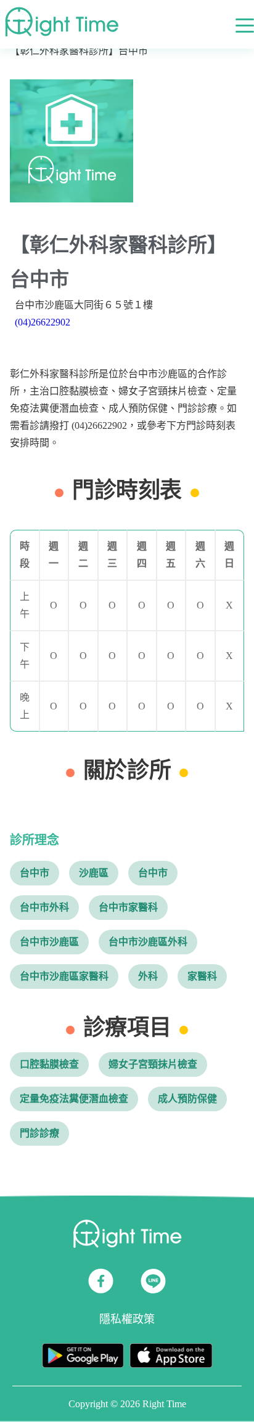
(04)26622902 (42, 322)
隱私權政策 (127, 1319)
